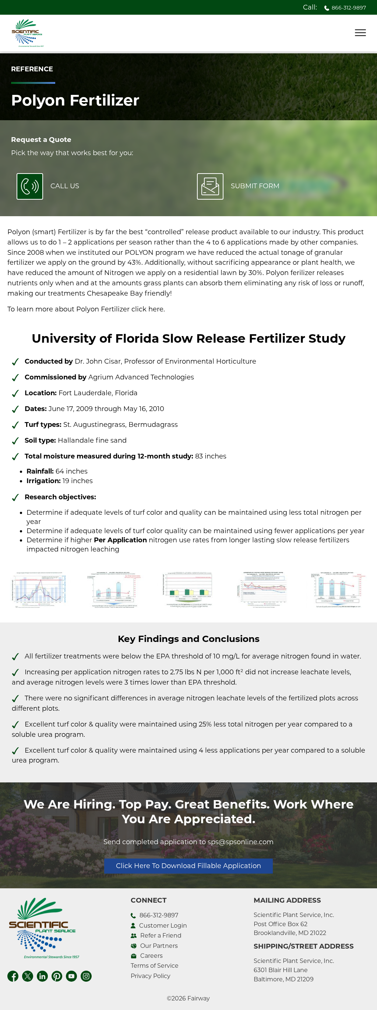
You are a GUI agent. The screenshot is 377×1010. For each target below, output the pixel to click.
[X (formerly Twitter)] (27, 975)
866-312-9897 (349, 7)
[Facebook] (12, 975)
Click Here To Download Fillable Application (188, 866)
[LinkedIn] (42, 975)
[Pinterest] (57, 975)
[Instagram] (86, 975)
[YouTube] (71, 975)
